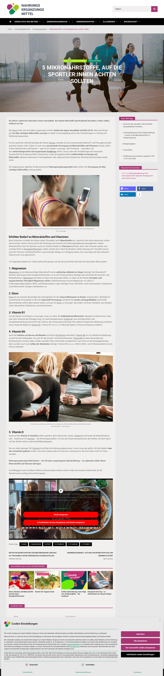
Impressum (137, 672)
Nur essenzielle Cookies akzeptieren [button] (140, 648)
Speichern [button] (140, 634)
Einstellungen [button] (75, 646)
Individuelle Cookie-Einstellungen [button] (140, 654)
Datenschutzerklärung (74, 644)
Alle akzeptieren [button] (140, 641)
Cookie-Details (27, 672)
